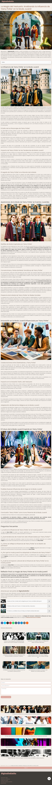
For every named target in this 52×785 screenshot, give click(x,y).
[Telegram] (21, 623)
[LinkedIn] (19, 623)
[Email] (24, 623)
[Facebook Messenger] (5, 623)
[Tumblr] (16, 623)
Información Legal (4, 777)
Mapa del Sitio (3, 783)
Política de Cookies (4, 780)
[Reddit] (27, 623)
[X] (7, 623)
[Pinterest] (10, 623)
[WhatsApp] (13, 623)
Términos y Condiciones (5, 779)
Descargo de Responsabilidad (6, 781)
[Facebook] (2, 623)
